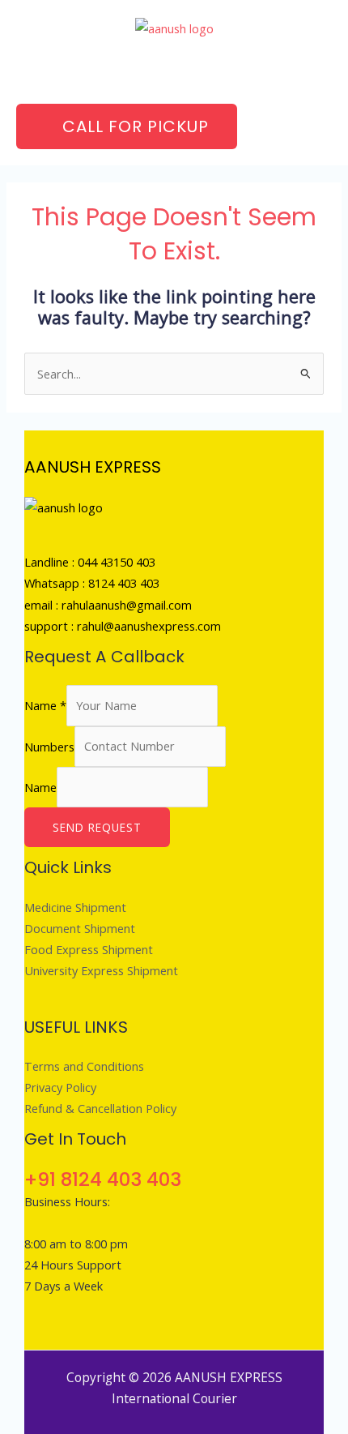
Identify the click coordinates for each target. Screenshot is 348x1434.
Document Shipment (79, 928)
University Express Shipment (101, 970)
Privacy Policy (60, 1087)
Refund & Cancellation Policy (100, 1108)
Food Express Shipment (88, 949)
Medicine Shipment (75, 907)
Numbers (49, 746)
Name (45, 705)
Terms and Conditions (84, 1066)
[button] (174, 71)
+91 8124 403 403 (102, 1179)
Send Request (97, 827)
